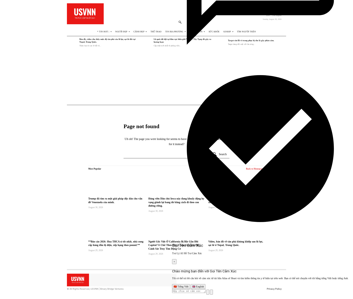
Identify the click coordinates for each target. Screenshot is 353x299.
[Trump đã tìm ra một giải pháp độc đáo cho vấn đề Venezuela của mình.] (116, 184)
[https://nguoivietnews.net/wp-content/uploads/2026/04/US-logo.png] (85, 13)
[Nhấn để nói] (207, 292)
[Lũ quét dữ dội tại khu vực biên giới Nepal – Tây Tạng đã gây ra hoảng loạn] (146, 42)
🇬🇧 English (198, 286)
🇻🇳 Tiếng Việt (181, 286)
